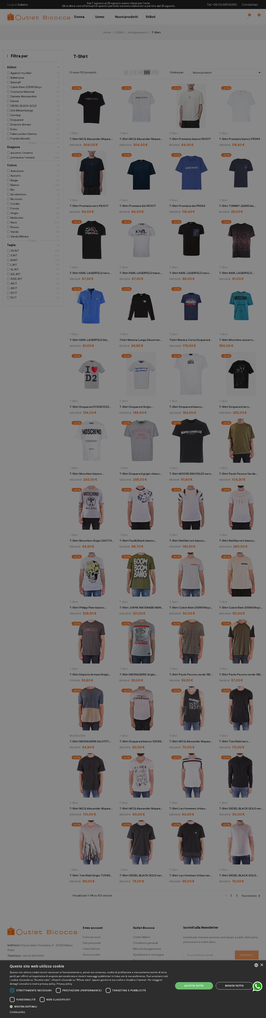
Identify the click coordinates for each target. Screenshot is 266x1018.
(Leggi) (159, 522)
